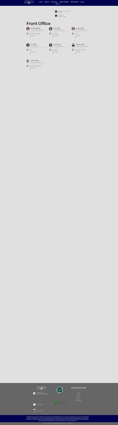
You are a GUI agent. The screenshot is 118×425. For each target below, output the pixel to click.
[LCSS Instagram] (59, 4)
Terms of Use (63, 423)
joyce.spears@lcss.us (58, 30)
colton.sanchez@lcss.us (36, 62)
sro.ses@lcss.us (34, 46)
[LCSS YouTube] (57, 4)
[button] (75, 1)
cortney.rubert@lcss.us (81, 30)
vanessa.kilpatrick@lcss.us (37, 30)
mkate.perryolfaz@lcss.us (82, 46)
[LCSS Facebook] (55, 4)
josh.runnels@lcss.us (58, 46)
